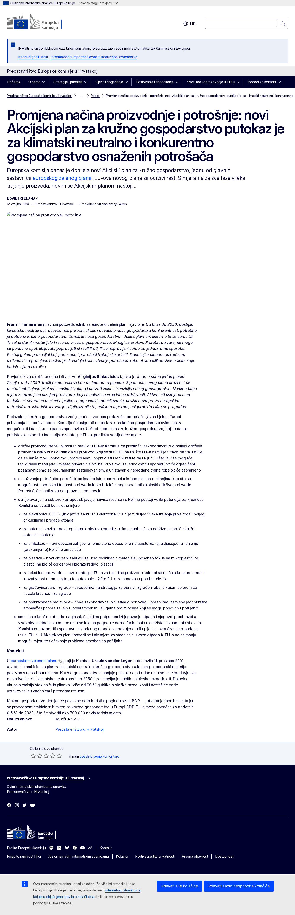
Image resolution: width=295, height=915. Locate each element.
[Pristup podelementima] (45, 82)
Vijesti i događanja (109, 82)
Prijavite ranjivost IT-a (24, 856)
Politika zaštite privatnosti (155, 856)
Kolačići (122, 856)
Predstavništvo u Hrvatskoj (79, 729)
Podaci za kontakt (262, 82)
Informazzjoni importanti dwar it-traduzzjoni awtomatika (94, 57)
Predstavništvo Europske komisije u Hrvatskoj (39, 95)
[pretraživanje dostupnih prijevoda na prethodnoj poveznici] (60, 661)
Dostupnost (224, 856)
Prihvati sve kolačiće (179, 886)
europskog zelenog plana (62, 178)
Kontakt (106, 848)
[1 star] (33, 755)
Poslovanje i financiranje (155, 82)
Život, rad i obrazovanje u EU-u (210, 82)
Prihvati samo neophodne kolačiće (239, 886)
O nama (34, 82)
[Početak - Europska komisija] (42, 21)
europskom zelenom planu (34, 660)
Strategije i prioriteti (67, 82)
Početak (13, 82)
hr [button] (193, 23)
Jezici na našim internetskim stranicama (78, 856)
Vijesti (95, 95)
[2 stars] (36, 755)
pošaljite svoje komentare (99, 756)
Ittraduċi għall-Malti (33, 57)
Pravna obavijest (195, 856)
